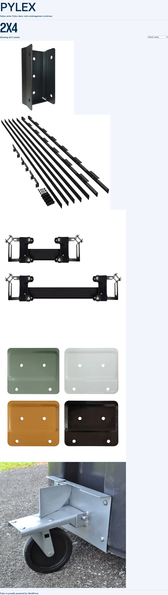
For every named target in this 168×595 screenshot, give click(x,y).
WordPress (33, 593)
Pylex (18, 7)
